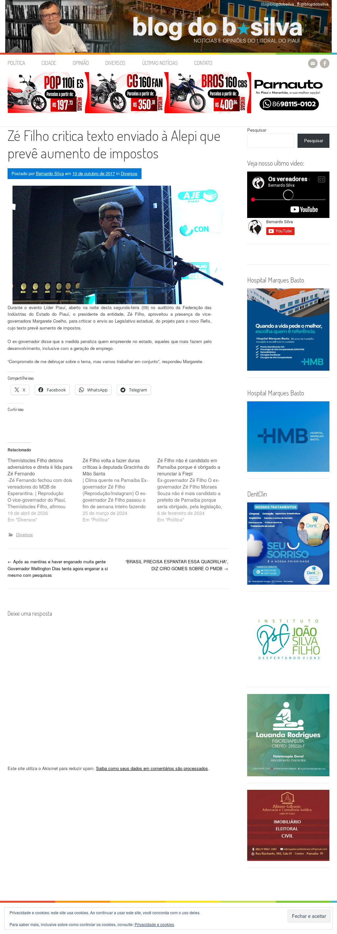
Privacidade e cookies (154, 924)
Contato (203, 63)
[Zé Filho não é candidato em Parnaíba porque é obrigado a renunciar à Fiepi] (194, 490)
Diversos (115, 63)
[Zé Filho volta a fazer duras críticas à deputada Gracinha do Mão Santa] (120, 490)
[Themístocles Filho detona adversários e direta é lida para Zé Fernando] (45, 490)
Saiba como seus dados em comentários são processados (152, 768)
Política (16, 63)
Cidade (48, 63)
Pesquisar (256, 130)
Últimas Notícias (160, 63)
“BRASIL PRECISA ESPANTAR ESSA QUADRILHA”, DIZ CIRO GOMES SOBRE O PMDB (176, 565)
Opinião (81, 63)
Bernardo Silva (50, 173)
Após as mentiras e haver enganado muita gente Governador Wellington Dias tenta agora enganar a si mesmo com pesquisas (58, 568)
